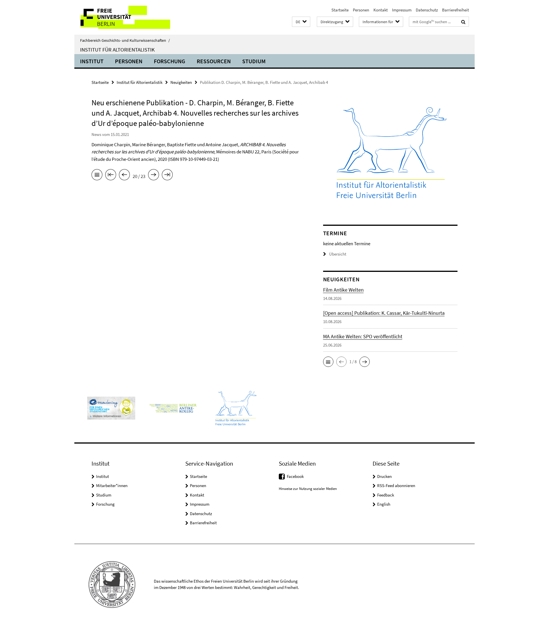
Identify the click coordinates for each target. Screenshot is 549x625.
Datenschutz (427, 10)
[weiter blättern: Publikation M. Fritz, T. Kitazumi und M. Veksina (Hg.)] (153, 175)
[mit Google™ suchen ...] (463, 21)
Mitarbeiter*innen (112, 485)
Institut (92, 61)
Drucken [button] (384, 476)
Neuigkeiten (181, 82)
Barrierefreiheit (455, 10)
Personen (361, 10)
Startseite (340, 10)
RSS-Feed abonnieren (396, 485)
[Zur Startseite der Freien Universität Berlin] (122, 17)
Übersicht (337, 254)
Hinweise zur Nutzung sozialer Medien (308, 488)
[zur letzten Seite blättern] (167, 175)
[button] (301, 22)
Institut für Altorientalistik (117, 49)
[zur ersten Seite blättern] (110, 175)
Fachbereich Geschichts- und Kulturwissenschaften (125, 40)
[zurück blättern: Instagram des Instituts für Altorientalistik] (124, 175)
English (383, 504)
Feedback (385, 495)
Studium (254, 61)
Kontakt (380, 10)
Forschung (169, 61)
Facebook (295, 476)
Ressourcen (214, 61)
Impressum (401, 10)
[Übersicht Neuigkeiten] (97, 175)
